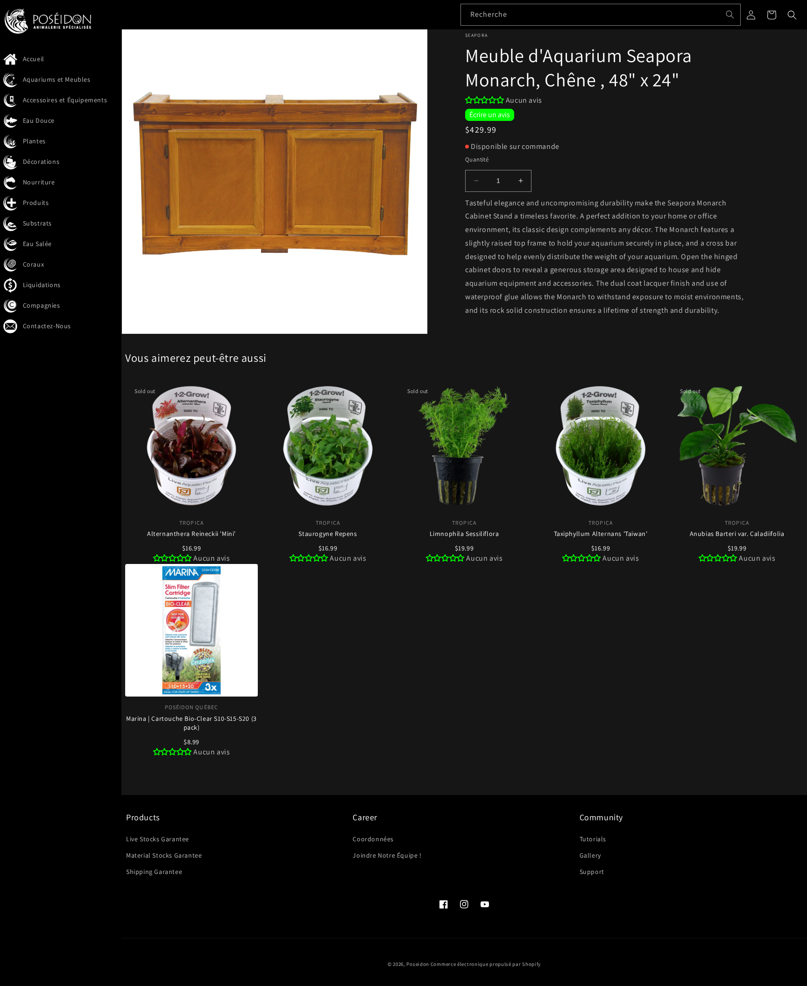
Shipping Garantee (154, 871)
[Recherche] (730, 14)
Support (592, 871)
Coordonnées (373, 839)
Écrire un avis (489, 115)
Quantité (476, 159)
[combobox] (600, 14)
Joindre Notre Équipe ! (387, 855)
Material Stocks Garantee (164, 855)
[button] (792, 15)
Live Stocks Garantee (157, 839)
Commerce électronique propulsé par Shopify (486, 964)
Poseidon (417, 964)
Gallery (590, 855)
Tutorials (593, 839)
